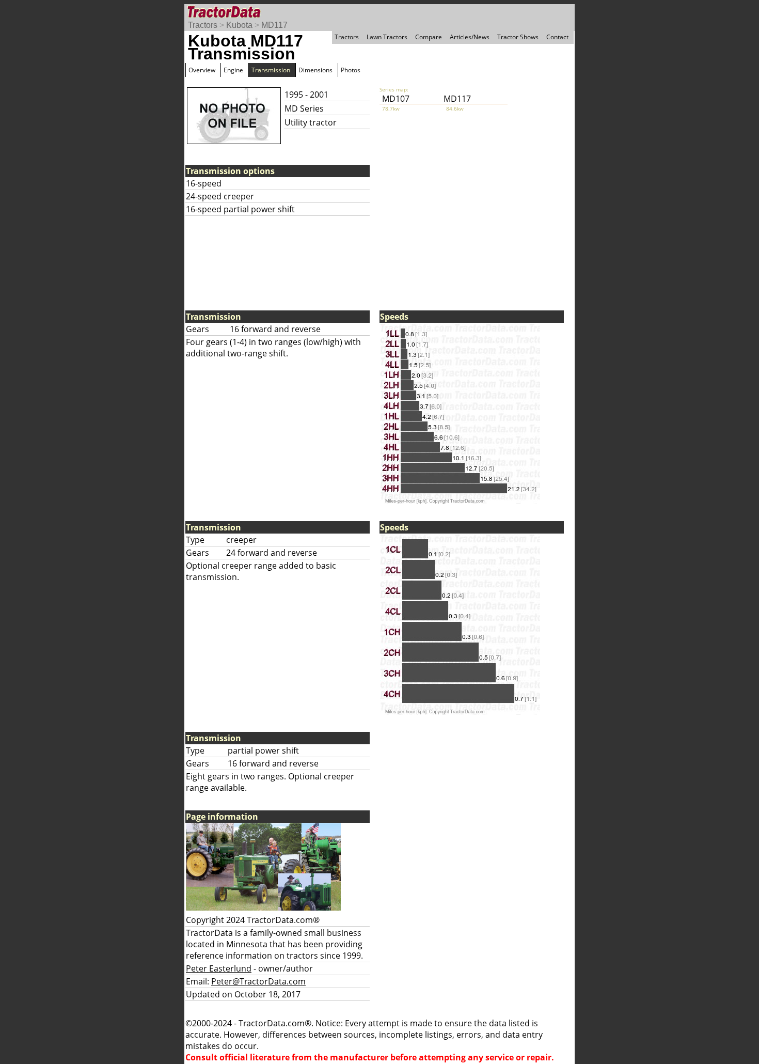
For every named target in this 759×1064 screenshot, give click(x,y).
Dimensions (315, 70)
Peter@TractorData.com (258, 981)
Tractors (202, 25)
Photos (350, 70)
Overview (201, 70)
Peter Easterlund (218, 968)
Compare (428, 37)
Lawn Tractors (387, 37)
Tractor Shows (518, 37)
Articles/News (469, 37)
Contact (557, 37)
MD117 (274, 25)
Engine (233, 70)
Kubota (239, 25)
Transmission (270, 70)
